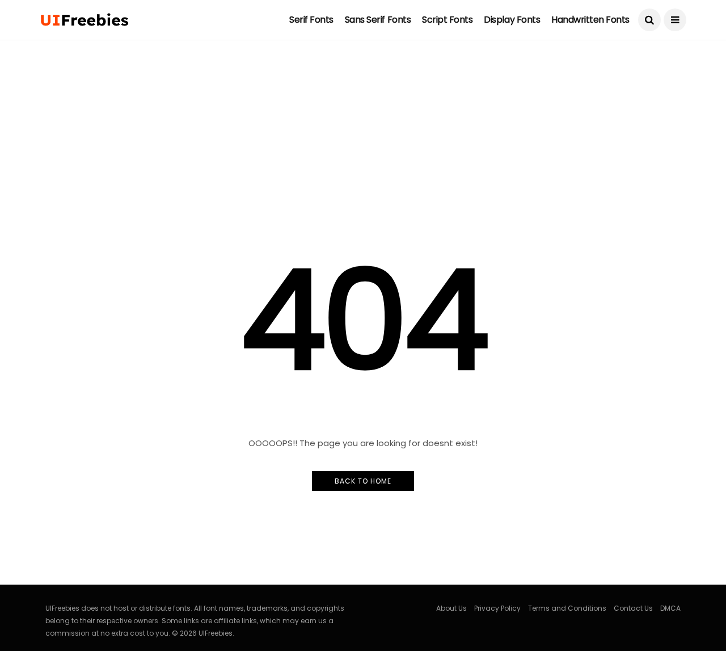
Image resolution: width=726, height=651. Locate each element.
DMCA (670, 608)
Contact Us (633, 608)
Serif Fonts (311, 19)
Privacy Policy (497, 608)
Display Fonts (512, 19)
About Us (451, 608)
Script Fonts (447, 19)
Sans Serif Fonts (378, 19)
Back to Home (363, 481)
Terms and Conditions (567, 608)
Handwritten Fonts (590, 19)
